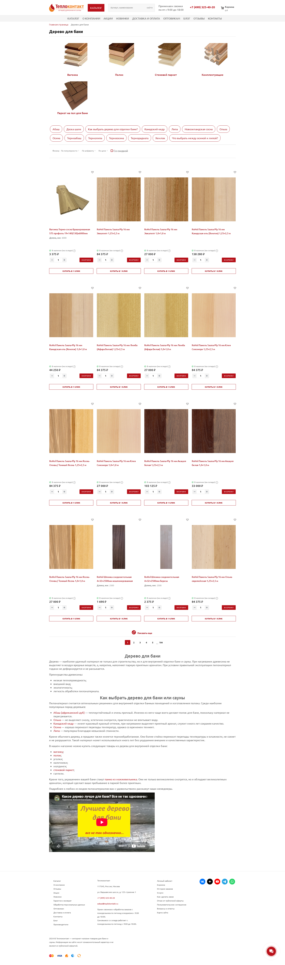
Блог (186, 18)
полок (57, 755)
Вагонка (72, 74)
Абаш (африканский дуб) (69, 712)
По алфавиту (88, 150)
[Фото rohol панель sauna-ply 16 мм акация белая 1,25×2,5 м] (166, 431)
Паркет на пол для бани (72, 113)
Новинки (122, 18)
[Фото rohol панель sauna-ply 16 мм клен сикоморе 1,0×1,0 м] (119, 431)
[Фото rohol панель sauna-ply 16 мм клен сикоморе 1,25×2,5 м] (214, 315)
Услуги (160, 892)
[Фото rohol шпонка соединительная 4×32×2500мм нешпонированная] (119, 546)
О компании (91, 18)
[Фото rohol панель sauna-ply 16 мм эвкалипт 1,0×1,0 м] (166, 199)
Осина (56, 138)
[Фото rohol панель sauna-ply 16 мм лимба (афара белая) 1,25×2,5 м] (119, 315)
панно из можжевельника (121, 779)
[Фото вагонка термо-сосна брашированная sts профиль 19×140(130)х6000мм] (71, 199)
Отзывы (199, 18)
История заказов (165, 888)
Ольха (223, 129)
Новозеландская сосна (199, 129)
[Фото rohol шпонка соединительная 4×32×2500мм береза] (166, 546)
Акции (108, 18)
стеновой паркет (63, 769)
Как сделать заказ (165, 896)
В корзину (86, 260)
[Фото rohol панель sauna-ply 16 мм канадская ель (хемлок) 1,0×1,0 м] (71, 315)
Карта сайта (162, 912)
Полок (119, 74)
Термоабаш (74, 138)
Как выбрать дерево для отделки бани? (113, 129)
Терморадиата (139, 138)
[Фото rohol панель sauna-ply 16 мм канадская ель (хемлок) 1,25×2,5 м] (214, 199)
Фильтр (55, 150)
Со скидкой (120, 150)
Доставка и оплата (146, 18)
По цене (102, 150)
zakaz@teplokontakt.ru (107, 903)
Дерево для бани (66, 31)
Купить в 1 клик (71, 271)
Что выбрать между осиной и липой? (195, 138)
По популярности (69, 150)
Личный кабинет (164, 881)
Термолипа (95, 138)
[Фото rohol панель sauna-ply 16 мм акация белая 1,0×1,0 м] (214, 431)
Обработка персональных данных (69, 904)
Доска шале (73, 129)
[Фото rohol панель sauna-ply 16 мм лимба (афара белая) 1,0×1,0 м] (166, 315)
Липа (175, 129)
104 (161, 642)
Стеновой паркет (166, 74)
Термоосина (116, 138)
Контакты (215, 18)
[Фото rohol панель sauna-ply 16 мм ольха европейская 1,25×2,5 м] (214, 546)
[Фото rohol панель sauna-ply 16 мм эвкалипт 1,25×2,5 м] (119, 199)
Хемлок (160, 138)
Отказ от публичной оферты (170, 900)
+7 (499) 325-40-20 (202, 7)
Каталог (73, 18)
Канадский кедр (154, 129)
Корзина (161, 884)
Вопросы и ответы (165, 908)
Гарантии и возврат (62, 900)
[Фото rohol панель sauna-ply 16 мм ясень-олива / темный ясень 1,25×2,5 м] (71, 431)
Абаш (56, 129)
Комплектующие (212, 74)
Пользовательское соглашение (171, 904)
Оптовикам (171, 18)
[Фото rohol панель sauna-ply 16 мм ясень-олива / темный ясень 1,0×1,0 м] (71, 546)
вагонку (58, 751)
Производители (60, 924)
